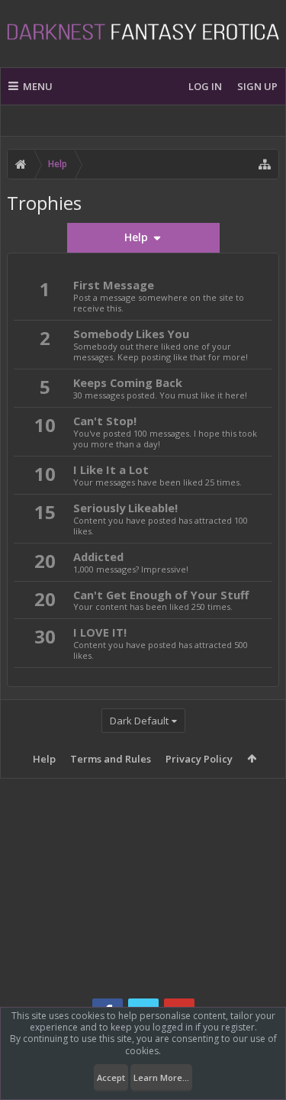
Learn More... (161, 1077)
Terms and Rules (110, 759)
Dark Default (139, 720)
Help (44, 759)
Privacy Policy (199, 759)
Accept (111, 1077)
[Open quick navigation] (264, 164)
